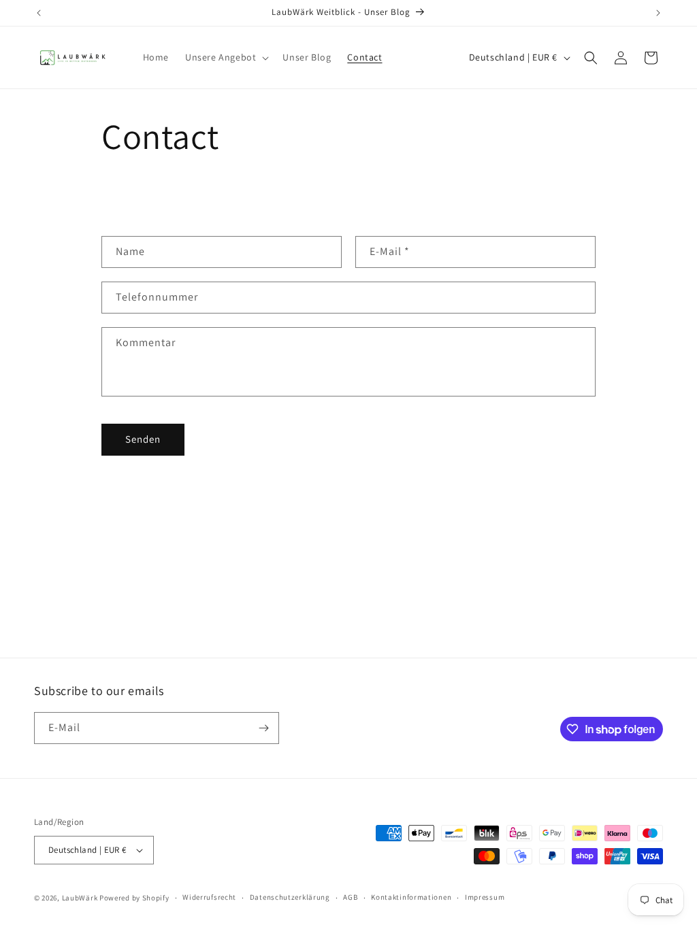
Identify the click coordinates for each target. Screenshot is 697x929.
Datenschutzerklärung (290, 897)
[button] (225, 57)
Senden (143, 439)
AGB (350, 897)
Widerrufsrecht (209, 897)
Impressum (484, 897)
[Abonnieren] (263, 728)
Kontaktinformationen (411, 897)
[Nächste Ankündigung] (658, 13)
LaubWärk (80, 897)
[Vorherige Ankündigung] (39, 13)
